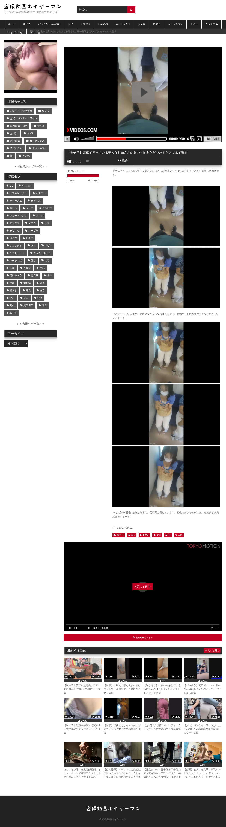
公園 (12, 268)
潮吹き (13, 290)
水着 (12, 283)
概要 (124, 160)
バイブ (13, 238)
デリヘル (14, 230)
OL (169, 535)
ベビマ (48, 245)
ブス (33, 245)
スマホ (145, 535)
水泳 (49, 275)
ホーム (12, 24)
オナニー (41, 193)
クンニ (29, 208)
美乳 (180, 535)
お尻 (70, 24)
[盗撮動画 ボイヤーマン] (32, 7)
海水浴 (27, 283)
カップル (36, 200)
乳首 (33, 260)
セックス (14, 223)
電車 (158, 535)
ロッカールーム (42, 253)
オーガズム (16, 200)
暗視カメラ (16, 275)
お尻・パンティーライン (23, 118)
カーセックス (122, 24)
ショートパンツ (18, 215)
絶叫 (12, 297)
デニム (32, 223)
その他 (26, 155)
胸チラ (27, 24)
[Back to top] (215, 816)
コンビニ (47, 208)
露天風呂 (28, 305)
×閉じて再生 (143, 586)
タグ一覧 (35, 33)
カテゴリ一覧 (15, 33)
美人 (133, 535)
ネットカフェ (175, 24)
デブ (47, 223)
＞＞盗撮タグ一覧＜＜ (31, 323)
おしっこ (27, 185)
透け (39, 297)
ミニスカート (17, 253)
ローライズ (16, 260)
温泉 (42, 283)
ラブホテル (211, 24)
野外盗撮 (103, 24)
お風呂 (141, 24)
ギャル (13, 208)
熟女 (28, 290)
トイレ (194, 24)
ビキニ (29, 238)
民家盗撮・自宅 (18, 125)
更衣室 (34, 275)
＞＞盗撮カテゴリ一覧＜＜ (31, 166)
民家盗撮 (85, 24)
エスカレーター (18, 193)
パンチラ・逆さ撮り (49, 24)
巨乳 (42, 268)
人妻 (47, 260)
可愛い (27, 268)
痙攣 (42, 290)
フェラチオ (16, 245)
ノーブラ (33, 230)
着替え (156, 24)
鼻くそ (13, 312)
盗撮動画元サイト (144, 637)
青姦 (44, 305)
